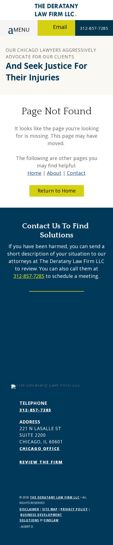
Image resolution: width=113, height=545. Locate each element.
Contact (76, 173)
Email (60, 27)
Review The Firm (41, 462)
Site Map (50, 509)
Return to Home (57, 190)
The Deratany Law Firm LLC (55, 497)
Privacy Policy (74, 509)
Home (34, 173)
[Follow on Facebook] (23, 478)
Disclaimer (29, 509)
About (54, 173)
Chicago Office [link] (39, 448)
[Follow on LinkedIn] (34, 478)
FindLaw (51, 520)
